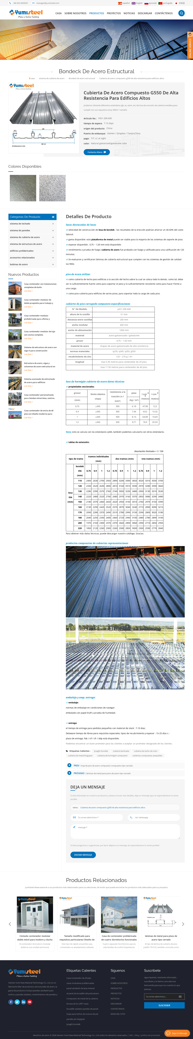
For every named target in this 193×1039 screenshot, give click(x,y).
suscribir (164, 1005)
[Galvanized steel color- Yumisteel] (23, 188)
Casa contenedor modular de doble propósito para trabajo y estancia (38, 301)
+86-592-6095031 (20, 3)
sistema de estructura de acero (26, 244)
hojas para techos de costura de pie (82, 1014)
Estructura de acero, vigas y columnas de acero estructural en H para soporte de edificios (39, 365)
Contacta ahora (95, 152)
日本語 (182, 3)
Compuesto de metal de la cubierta (82, 998)
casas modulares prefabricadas (80, 983)
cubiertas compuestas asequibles (147, 755)
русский (153, 3)
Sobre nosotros (75, 13)
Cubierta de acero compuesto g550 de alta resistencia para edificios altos (112, 807)
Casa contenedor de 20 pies (78, 978)
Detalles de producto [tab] (88, 216)
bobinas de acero (19, 264)
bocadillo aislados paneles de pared (82, 1008)
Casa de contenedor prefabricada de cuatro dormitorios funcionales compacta (117, 938)
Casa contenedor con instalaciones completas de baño (40, 286)
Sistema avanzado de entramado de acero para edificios (39, 381)
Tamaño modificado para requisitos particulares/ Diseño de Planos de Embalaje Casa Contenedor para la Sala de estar (75, 938)
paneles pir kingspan (75, 1019)
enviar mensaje (83, 854)
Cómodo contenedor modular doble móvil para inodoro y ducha (33, 938)
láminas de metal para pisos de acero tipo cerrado (108, 773)
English (139, 3)
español (126, 3)
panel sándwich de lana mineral (80, 988)
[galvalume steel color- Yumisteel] (52, 188)
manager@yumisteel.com (47, 3)
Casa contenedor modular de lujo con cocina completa (39, 333)
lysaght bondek (101, 751)
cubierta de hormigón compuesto (112, 755)
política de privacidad (150, 1035)
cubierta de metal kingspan (80, 755)
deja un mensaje (179, 1033)
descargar (145, 13)
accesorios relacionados (22, 257)
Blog (137, 1035)
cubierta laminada (121, 751)
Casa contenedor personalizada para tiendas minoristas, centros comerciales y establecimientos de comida (40, 396)
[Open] (190, 45)
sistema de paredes (20, 230)
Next (183, 924)
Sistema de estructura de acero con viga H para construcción (40, 349)
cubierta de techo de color (145, 751)
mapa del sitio (118, 1014)
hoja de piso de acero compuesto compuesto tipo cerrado (107, 765)
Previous (10, 924)
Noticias (129, 13)
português (167, 3)
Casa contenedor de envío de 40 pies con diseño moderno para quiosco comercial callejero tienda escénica (40, 412)
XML (131, 1035)
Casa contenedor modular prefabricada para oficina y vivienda (37, 317)
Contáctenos (164, 13)
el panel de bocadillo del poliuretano (82, 993)
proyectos (114, 13)
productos (96, 13)
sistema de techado (20, 223)
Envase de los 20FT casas (77, 1003)
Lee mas (28, 290)
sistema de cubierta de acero (25, 237)
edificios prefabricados (21, 250)
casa (58, 13)
